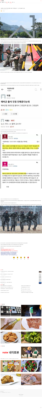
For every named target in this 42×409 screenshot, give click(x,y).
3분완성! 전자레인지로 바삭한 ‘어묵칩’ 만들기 (5, 342)
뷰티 (5, 2)
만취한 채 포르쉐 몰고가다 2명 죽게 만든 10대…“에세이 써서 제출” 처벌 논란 (8, 252)
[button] (41, 407)
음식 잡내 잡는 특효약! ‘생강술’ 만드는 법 (5, 384)
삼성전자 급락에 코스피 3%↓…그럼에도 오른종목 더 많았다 (6, 282)
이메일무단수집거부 (9, 391)
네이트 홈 (20, 393)
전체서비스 (22, 393)
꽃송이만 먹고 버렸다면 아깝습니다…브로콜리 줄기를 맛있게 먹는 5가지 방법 (29, 342)
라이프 (10, 2)
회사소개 (1, 391)
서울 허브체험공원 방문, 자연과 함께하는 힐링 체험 (5, 279)
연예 (6, 2)
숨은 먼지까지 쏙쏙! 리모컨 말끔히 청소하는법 (5, 315)
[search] (40, 0)
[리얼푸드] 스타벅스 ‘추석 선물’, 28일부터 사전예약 (26, 357)
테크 (12, 2)
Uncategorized (2, 275)
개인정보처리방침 (3, 391)
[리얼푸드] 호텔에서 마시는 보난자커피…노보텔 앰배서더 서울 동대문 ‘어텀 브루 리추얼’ (9, 357)
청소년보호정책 (6, 391)
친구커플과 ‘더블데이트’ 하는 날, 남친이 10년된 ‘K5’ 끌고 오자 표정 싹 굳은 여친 (9, 250)
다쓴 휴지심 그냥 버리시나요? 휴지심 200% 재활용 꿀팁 (26, 384)
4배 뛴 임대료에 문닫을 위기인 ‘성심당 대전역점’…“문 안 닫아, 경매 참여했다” (9, 253)
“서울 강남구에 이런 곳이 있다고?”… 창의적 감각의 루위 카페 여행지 (7, 271)
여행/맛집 (3, 2)
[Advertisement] (21, 5)
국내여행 (2, 272)
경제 (8, 2)
